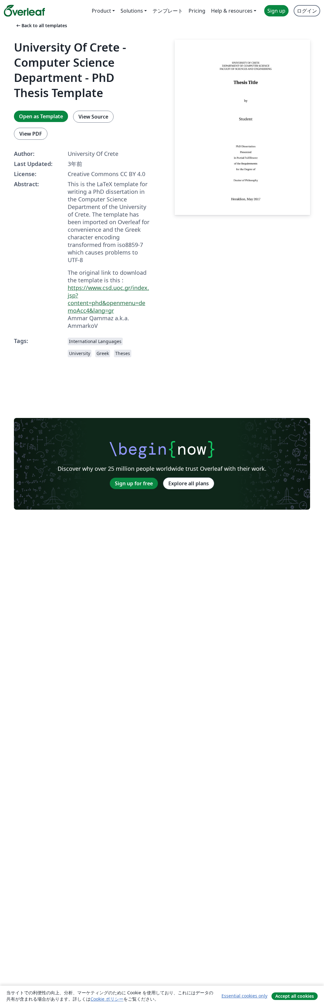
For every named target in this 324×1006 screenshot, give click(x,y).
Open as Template (41, 116)
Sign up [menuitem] (276, 10)
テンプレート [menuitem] (168, 10)
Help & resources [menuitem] (231, 10)
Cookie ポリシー (106, 999)
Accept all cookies (294, 996)
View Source (93, 116)
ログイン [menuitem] (307, 10)
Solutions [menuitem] (132, 10)
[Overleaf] (24, 10)
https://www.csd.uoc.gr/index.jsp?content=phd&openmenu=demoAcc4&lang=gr (108, 299)
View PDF (30, 133)
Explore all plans (188, 483)
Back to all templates (41, 25)
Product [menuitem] (101, 10)
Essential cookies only (244, 996)
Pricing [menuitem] (197, 10)
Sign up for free (134, 483)
